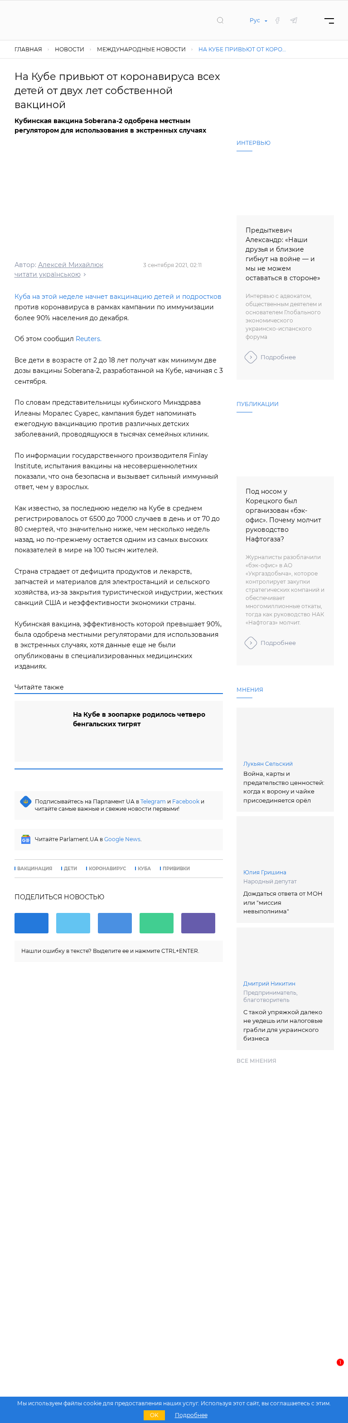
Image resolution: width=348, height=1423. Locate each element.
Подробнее (278, 357)
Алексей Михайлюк (70, 265)
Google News (122, 839)
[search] (220, 20)
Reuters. (89, 339)
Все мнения (256, 1060)
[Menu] (329, 20)
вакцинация (34, 869)
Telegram (153, 801)
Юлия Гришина (264, 872)
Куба (144, 869)
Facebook (185, 801)
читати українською (47, 274)
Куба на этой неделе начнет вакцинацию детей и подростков (118, 297)
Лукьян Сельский (268, 763)
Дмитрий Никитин (269, 983)
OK (154, 1415)
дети (70, 869)
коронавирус (107, 869)
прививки (176, 869)
